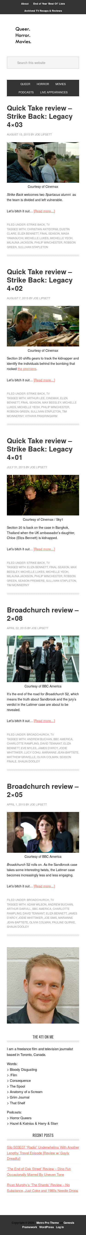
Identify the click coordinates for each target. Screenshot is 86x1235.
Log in (60, 1227)
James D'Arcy (48, 748)
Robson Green (18, 411)
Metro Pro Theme (47, 1223)
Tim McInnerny (18, 585)
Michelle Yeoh (61, 238)
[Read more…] (44, 211)
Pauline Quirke (63, 922)
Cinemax (52, 398)
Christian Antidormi (42, 229)
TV (48, 224)
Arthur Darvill (19, 909)
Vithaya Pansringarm (41, 416)
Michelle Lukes (37, 238)
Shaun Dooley (29, 761)
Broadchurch (38, 734)
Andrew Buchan (39, 739)
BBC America (62, 739)
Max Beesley (51, 402)
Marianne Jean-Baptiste (60, 752)
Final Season (50, 233)
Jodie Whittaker (30, 917)
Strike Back (36, 224)
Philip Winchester (48, 242)
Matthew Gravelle (21, 757)
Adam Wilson (37, 904)
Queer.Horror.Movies (43, 35)
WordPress (46, 1227)
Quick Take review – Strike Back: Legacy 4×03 (40, 116)
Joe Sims (50, 917)
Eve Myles (28, 748)
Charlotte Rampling (23, 743)
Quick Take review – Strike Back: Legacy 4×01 (40, 448)
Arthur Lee (36, 398)
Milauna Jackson (20, 242)
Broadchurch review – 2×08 (43, 614)
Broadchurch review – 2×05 (43, 790)
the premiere (27, 368)
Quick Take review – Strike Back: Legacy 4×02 (40, 279)
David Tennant (51, 743)
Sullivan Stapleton (33, 247)
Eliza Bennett (28, 233)
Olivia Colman (47, 757)
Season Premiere (31, 580)
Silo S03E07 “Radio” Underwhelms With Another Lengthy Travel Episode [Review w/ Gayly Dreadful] (43, 1153)
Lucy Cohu (32, 752)
